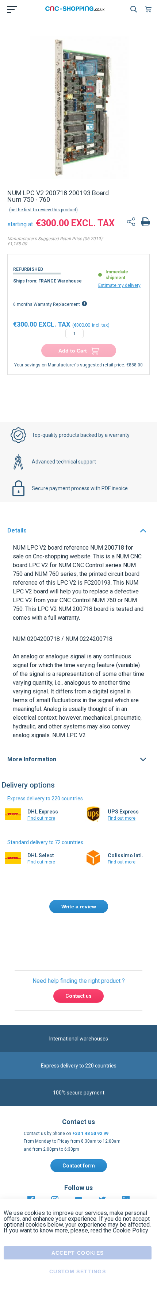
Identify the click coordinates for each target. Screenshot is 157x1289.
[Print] (145, 223)
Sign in (87, 937)
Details (17, 530)
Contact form (78, 1166)
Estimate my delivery (119, 285)
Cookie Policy (130, 1230)
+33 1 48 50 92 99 (90, 1133)
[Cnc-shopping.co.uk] (77, 9)
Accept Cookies (77, 1253)
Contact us (78, 996)
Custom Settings (77, 1271)
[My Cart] (149, 9)
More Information (31, 759)
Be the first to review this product (43, 210)
